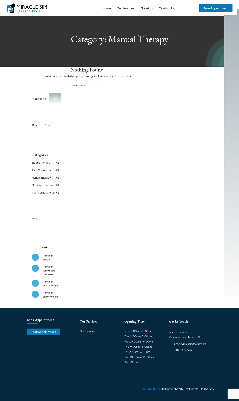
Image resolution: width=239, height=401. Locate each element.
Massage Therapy (45, 185)
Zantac (47, 259)
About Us (146, 8)
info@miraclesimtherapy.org (190, 343)
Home (106, 8)
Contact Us (167, 8)
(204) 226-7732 (183, 350)
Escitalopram (50, 285)
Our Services (125, 8)
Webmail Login (152, 389)
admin (46, 255)
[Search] (55, 98)
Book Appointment (43, 332)
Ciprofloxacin (50, 296)
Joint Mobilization (45, 170)
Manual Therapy (45, 177)
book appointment (216, 8)
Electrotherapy (45, 162)
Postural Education (45, 192)
